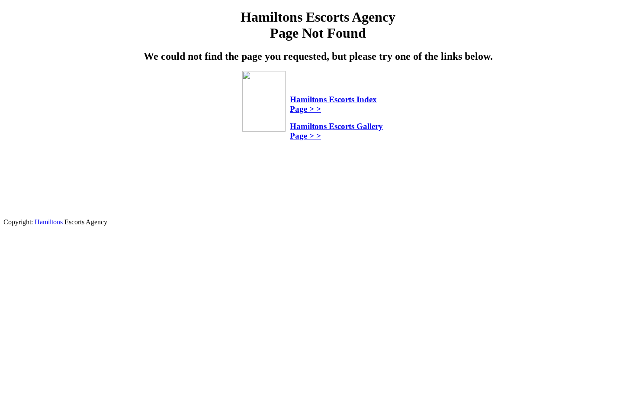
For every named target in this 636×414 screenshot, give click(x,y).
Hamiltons (49, 222)
